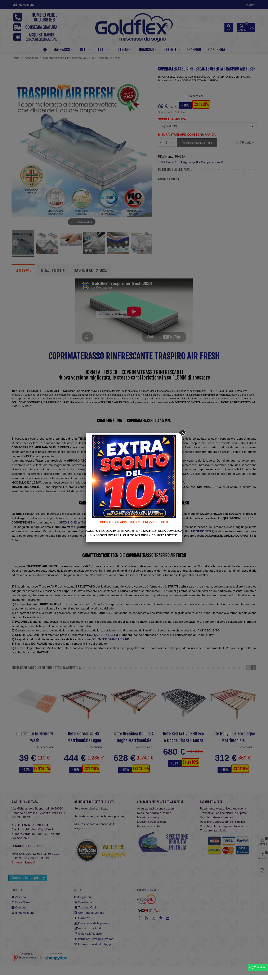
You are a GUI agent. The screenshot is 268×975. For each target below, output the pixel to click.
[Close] (182, 433)
